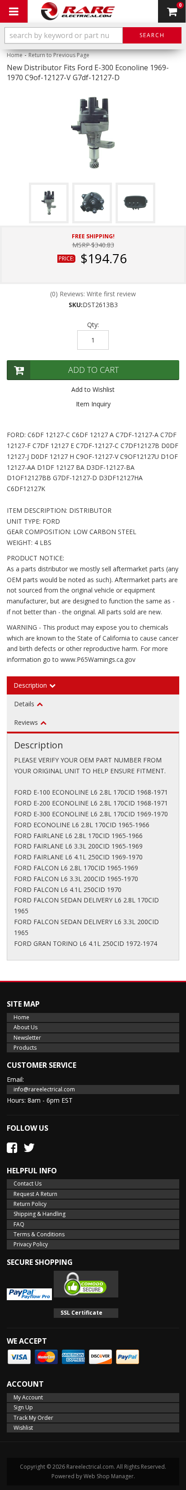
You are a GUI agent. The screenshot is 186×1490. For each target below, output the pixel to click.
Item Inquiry (93, 404)
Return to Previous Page (58, 55)
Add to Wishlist (93, 389)
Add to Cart (93, 369)
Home (15, 55)
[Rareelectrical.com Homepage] (78, 11)
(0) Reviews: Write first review (93, 293)
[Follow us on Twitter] (29, 1147)
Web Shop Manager (109, 1476)
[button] (93, 35)
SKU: (76, 304)
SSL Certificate (81, 1312)
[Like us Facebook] (12, 1147)
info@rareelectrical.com (44, 1089)
